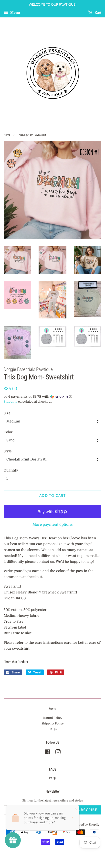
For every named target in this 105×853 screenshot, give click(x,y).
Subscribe (86, 810)
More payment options (52, 524)
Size (7, 413)
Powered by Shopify (85, 824)
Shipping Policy (53, 723)
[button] (52, 396)
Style (8, 451)
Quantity (11, 470)
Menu (15, 12)
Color (8, 432)
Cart (97, 12)
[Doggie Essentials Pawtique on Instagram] (58, 753)
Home (7, 134)
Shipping (10, 401)
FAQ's (53, 729)
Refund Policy (52, 718)
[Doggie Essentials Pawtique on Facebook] (47, 753)
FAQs (52, 778)
